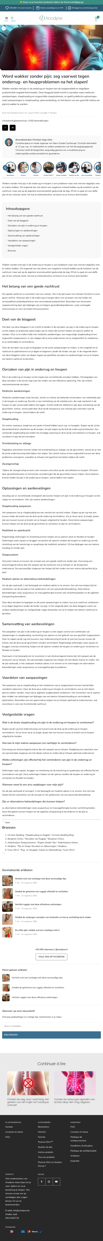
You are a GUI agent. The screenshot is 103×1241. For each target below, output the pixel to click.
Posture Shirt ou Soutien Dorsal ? (50, 1164)
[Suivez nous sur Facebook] (41, 1181)
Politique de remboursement (78, 1139)
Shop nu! (79, 2)
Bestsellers (43, 1126)
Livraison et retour (14, 1131)
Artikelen (75, 1155)
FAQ (7, 1137)
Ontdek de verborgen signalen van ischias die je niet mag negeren (74, 1101)
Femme (41, 1137)
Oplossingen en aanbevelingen (22, 230)
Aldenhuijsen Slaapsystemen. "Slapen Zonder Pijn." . (43, 842)
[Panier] (96, 18)
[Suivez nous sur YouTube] (56, 1181)
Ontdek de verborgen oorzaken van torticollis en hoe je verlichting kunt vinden (53, 917)
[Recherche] (12, 18)
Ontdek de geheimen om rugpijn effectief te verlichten (41, 891)
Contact (9, 1126)
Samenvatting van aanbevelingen (23, 235)
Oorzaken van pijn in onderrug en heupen (26, 225)
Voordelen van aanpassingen (20, 240)
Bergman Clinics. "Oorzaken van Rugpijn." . (36, 838)
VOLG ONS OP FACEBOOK (51, 956)
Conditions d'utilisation (81, 1145)
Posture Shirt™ (45, 1142)
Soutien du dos (45, 1147)
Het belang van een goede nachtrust (24, 215)
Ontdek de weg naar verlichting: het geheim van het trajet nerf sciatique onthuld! (28, 1102)
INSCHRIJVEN (11, 1034)
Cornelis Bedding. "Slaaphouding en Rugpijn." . (41, 835)
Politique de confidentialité (83, 1150)
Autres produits (45, 1152)
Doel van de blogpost (17, 220)
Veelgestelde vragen (17, 245)
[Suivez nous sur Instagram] (49, 1181)
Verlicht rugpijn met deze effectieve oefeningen (38, 904)
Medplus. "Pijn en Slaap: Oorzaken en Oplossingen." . (37, 846)
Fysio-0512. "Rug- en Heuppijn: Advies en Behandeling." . (41, 849)
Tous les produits (46, 1157)
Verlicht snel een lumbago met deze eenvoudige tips (40, 878)
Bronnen (11, 250)
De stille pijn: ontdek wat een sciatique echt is (37, 930)
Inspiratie (74, 1160)
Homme (42, 1131)
